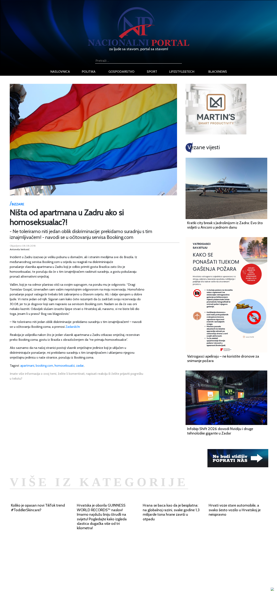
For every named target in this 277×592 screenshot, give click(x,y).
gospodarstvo (121, 71)
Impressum (54, 560)
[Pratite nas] (237, 458)
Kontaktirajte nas (59, 580)
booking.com (44, 365)
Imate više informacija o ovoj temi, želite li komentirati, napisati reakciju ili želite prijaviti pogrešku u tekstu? (76, 376)
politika (89, 71)
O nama (52, 575)
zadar (80, 365)
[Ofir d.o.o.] (272, 589)
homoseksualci (65, 365)
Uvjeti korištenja (58, 570)
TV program (55, 585)
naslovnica (60, 71)
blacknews (217, 71)
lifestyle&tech (181, 71)
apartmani (27, 365)
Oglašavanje (55, 565)
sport (152, 71)
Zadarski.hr (72, 327)
